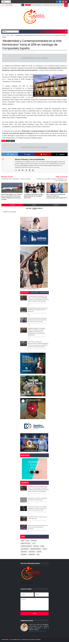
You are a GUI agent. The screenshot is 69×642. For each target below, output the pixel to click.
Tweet (12, 154)
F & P (12, 35)
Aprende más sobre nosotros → (37, 631)
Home (3, 35)
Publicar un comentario (9, 212)
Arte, (32, 52)
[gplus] (63, 1)
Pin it (45, 154)
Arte (8, 35)
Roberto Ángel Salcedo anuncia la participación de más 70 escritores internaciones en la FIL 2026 (37, 319)
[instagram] (66, 1)
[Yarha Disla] (66, 639)
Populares (34, 292)
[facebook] (57, 1)
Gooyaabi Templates (35, 639)
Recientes (24, 292)
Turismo (23, 554)
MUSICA (36, 546)
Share (28, 154)
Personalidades (36, 549)
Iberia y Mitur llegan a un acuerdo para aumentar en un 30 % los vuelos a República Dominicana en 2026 (11, 197)
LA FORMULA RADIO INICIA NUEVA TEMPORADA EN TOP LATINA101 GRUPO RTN (33, 196)
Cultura (33, 540)
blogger (12, 205)
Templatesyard (16, 639)
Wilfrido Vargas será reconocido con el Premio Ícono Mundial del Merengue (38, 527)
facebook (56, 205)
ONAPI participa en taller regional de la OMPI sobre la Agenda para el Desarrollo (38, 309)
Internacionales (26, 546)
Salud (45, 549)
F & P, (35, 52)
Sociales (24, 551)
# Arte (7, 141)
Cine (27, 540)
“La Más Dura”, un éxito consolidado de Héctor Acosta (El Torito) (37, 499)
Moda (42, 546)
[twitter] (60, 1)
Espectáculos (25, 543)
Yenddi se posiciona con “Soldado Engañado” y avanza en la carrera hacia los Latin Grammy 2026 (37, 508)
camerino (18, 5)
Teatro (39, 551)
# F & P (12, 141)
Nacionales (24, 549)
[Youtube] (54, 1)
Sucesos (32, 551)
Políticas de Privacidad (26, 583)
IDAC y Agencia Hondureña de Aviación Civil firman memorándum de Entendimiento (56, 196)
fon (38, 554)
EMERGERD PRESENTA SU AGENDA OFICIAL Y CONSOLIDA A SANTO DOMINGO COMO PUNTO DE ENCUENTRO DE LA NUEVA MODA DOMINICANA (36, 332)
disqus (34, 205)
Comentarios (44, 293)
